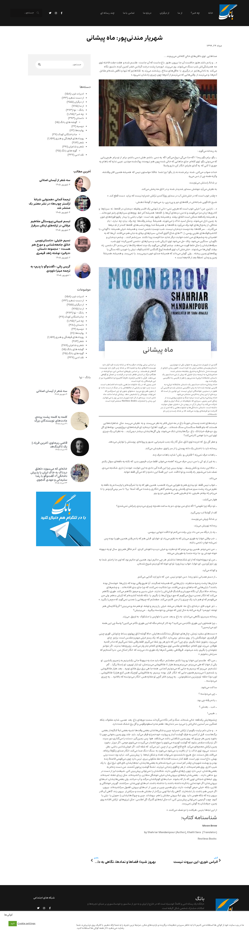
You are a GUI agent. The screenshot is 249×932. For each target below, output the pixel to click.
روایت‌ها (79, 130)
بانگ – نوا (78, 110)
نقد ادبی (79, 155)
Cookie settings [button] (26, 923)
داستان (80, 118)
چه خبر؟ (195, 13)
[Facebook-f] (61, 13)
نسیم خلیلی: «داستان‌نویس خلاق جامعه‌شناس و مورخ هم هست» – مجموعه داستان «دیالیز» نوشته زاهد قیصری (51, 247)
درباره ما (147, 13)
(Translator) (209, 832)
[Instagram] (56, 13)
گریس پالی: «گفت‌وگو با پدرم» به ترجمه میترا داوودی (50, 268)
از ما (180, 13)
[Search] (39, 65)
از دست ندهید (76, 98)
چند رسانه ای (107, 13)
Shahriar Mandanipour (161, 832)
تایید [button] (13, 923)
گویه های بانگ (69, 151)
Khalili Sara (194, 832)
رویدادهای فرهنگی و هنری (69, 139)
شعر (81, 143)
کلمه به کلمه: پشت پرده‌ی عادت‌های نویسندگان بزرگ (50, 419)
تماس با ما (128, 13)
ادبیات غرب (77, 94)
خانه (210, 13)
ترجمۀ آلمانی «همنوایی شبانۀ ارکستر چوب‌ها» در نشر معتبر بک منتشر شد (49, 204)
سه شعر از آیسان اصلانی (54, 180)
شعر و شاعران (76, 147)
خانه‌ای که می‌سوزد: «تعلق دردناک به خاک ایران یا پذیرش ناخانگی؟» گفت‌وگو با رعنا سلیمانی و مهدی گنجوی (48, 474)
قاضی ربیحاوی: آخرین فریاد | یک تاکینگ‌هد (49, 445)
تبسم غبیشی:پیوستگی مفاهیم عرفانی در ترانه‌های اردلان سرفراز (50, 223)
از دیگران (164, 13)
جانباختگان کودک (67, 134)
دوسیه (80, 126)
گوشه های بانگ (68, 122)
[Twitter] (50, 13)
